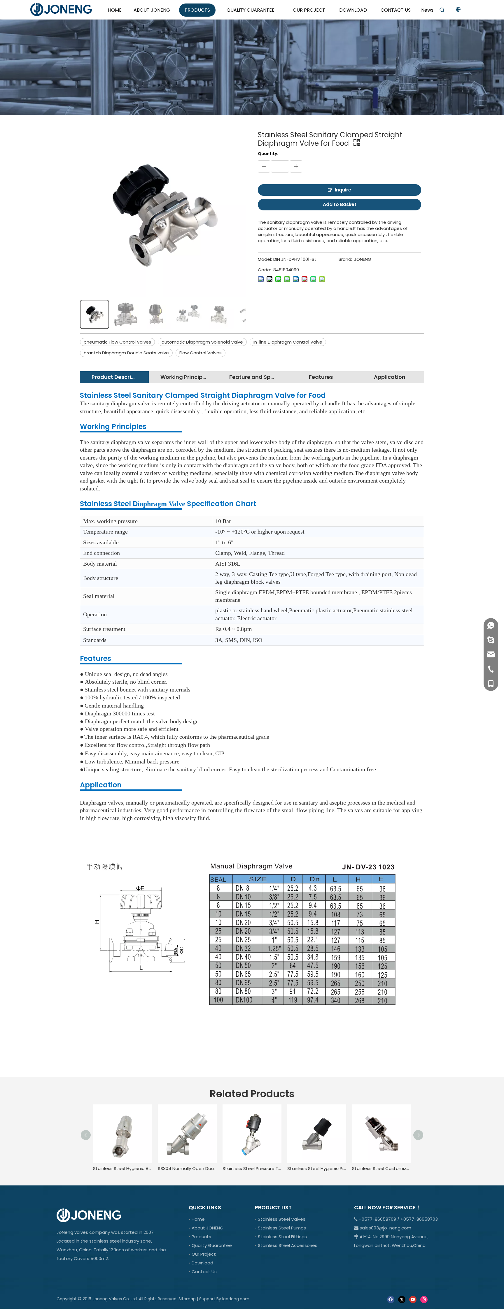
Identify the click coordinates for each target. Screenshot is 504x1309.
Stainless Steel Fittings (282, 1237)
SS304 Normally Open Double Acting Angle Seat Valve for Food (187, 1168)
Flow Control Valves (200, 353)
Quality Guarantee (212, 1245)
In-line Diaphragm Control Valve (287, 342)
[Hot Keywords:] (442, 10)
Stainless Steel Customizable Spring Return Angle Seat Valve (381, 1168)
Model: (265, 259)
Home (198, 1219)
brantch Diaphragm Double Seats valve (126, 353)
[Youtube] (412, 1299)
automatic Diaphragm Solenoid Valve (202, 342)
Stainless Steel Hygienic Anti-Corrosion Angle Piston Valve (122, 1168)
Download (202, 1263)
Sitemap (187, 1299)
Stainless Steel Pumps (282, 1228)
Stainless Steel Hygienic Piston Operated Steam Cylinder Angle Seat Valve (316, 1168)
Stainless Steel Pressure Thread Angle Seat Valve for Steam (252, 1168)
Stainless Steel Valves (281, 1219)
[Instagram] (424, 1299)
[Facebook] (390, 1299)
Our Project (204, 1254)
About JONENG (207, 1228)
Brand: (345, 259)
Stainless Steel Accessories (287, 1245)
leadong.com (235, 1299)
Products (201, 1237)
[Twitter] (401, 1299)
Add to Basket (339, 204)
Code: (264, 270)
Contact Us (204, 1271)
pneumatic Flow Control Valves (117, 342)
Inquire (343, 190)
